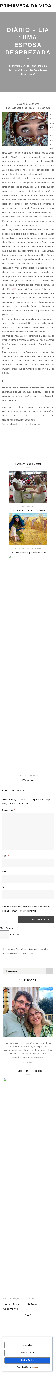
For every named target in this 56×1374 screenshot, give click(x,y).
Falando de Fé (11, 1115)
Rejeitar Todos (27, 1353)
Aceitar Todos (27, 1360)
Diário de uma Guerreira (28, 104)
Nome (5, 856)
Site (4, 887)
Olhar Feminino (37, 548)
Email (5, 871)
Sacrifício (26, 1115)
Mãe (37, 776)
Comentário (8, 810)
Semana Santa (13, 1120)
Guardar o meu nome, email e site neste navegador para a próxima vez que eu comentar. (26, 909)
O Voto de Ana (28, 780)
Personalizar (27, 1345)
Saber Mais (28, 1063)
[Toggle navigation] (52, 5)
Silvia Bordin (16, 108)
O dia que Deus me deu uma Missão (28, 510)
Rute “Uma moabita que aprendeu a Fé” (28, 552)
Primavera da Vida (26, 6)
